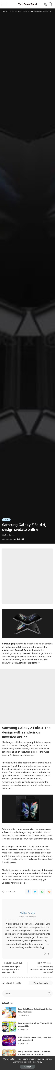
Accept (27, 1067)
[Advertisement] (27, 576)
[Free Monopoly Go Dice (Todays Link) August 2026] (9, 1026)
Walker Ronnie (8, 535)
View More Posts (27, 916)
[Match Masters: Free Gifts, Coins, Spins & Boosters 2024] (9, 1040)
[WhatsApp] (42, 891)
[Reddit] (49, 891)
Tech (6, 520)
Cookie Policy (36, 1062)
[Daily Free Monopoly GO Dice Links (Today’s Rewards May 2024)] (9, 1055)
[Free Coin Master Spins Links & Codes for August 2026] (9, 1012)
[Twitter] (35, 891)
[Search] (50, 4)
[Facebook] (28, 891)
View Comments (41, 983)
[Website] (45, 954)
